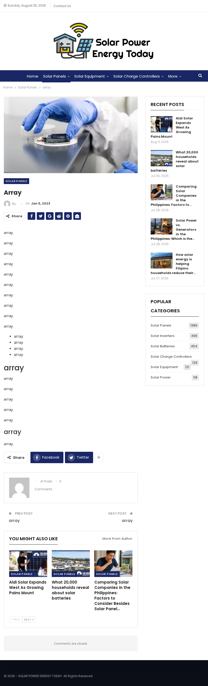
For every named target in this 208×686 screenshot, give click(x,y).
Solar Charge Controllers (136, 76)
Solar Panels (54, 76)
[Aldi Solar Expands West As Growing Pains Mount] (28, 563)
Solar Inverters (163, 335)
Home (32, 76)
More (173, 76)
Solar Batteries (163, 346)
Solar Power (161, 377)
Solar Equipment (89, 76)
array (14, 520)
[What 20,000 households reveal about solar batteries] (71, 563)
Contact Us (62, 6)
